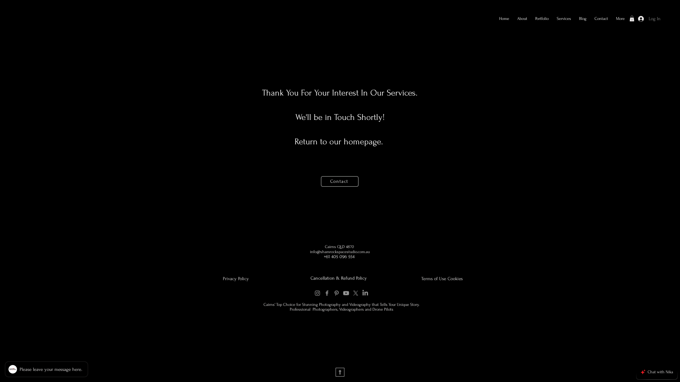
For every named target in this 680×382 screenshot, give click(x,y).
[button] (542, 18)
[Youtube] (346, 293)
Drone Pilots (382, 309)
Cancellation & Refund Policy (339, 278)
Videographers (352, 309)
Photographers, (325, 309)
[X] (355, 293)
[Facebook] (327, 293)
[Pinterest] (336, 293)
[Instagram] (317, 293)
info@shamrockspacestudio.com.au (340, 251)
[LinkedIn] (365, 293)
